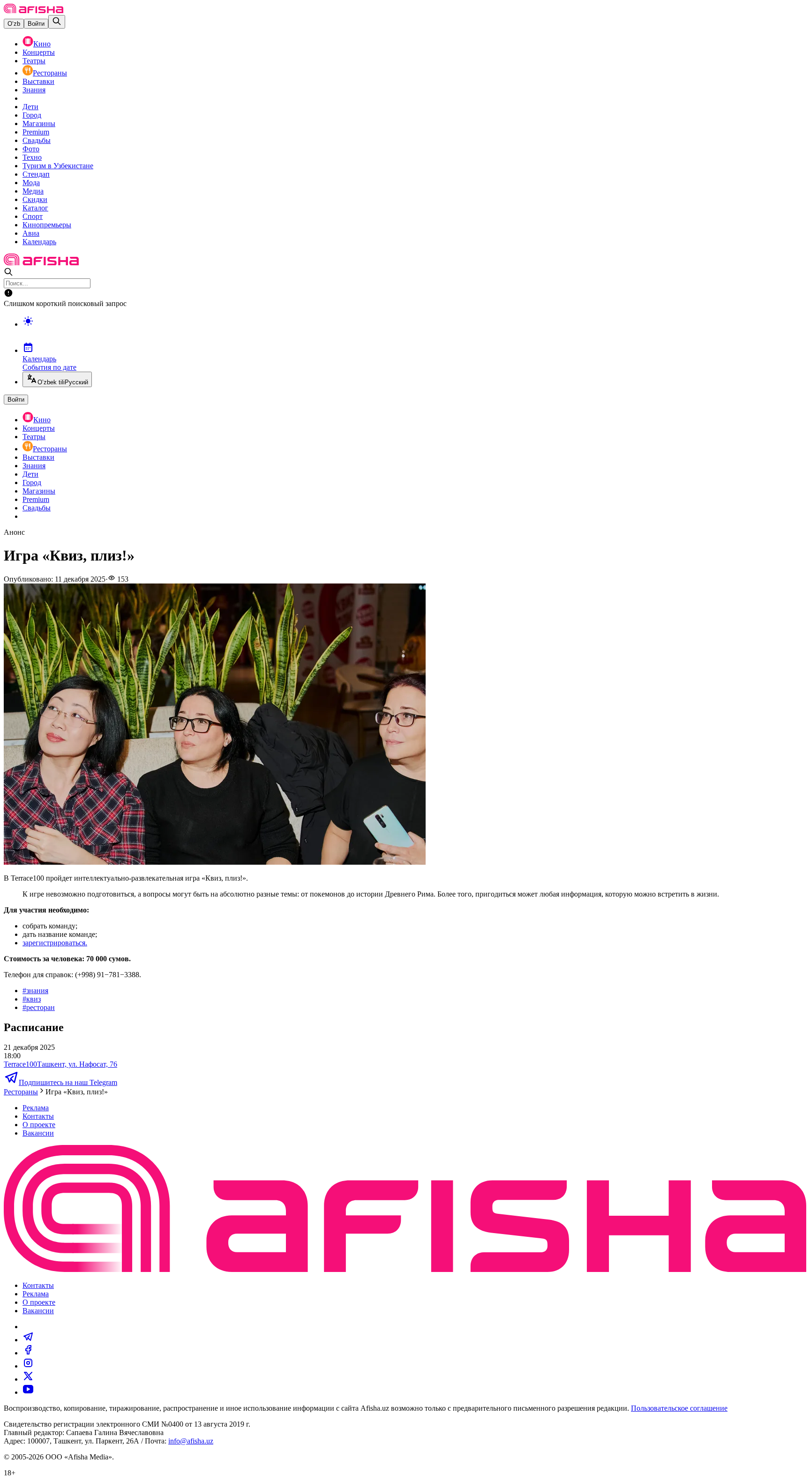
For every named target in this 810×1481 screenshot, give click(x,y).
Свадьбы (36, 140)
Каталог (35, 208)
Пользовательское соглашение (679, 1408)
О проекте (38, 1125)
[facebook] (28, 1353)
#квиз (31, 999)
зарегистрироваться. (54, 943)
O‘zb (14, 23)
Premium (35, 132)
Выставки (38, 81)
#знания (35, 991)
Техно (32, 157)
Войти (36, 23)
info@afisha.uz (190, 1441)
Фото (30, 149)
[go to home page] (33, 11)
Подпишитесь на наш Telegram (68, 1082)
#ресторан (38, 1007)
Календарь (39, 242)
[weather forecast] (414, 331)
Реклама (35, 1108)
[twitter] (28, 1379)
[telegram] (28, 1340)
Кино (42, 44)
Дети (30, 107)
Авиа (30, 233)
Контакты (38, 1116)
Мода (31, 183)
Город (31, 115)
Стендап (36, 174)
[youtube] (28, 1392)
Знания (33, 90)
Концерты (38, 52)
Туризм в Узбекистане (57, 166)
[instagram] (28, 1366)
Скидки (34, 199)
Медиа (33, 191)
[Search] (56, 22)
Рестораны (50, 73)
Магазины (38, 123)
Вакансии (38, 1133)
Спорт (32, 216)
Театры (33, 61)
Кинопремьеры (46, 225)
